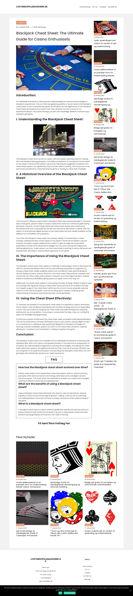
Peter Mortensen (40, 27)
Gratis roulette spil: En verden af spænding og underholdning (105, 218)
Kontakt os (112, 7)
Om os (94, 7)
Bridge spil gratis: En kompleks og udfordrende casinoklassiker (103, 131)
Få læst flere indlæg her (54, 423)
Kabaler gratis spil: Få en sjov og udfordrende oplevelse (105, 276)
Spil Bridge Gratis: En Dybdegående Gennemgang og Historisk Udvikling (103, 101)
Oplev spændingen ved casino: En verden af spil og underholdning (105, 43)
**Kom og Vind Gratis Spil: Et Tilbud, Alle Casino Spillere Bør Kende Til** (104, 189)
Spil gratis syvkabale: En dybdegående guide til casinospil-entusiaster (105, 247)
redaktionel (21, 23)
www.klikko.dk (47, 581)
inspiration (97, 34)
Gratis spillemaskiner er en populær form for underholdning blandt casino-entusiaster (105, 72)
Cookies (103, 7)
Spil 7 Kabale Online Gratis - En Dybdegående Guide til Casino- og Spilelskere (104, 305)
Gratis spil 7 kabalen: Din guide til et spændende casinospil (105, 364)
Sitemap (87, 579)
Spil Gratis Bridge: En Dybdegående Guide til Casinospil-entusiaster (104, 160)
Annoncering (85, 7)
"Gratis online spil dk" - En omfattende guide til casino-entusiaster (105, 335)
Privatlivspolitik (70, 593)
